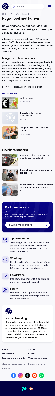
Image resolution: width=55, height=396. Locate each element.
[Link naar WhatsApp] (41, 375)
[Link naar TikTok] (27, 375)
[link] (27, 245)
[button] (49, 6)
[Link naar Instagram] (20, 375)
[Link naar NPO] (31, 389)
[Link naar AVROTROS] (24, 389)
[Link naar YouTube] (34, 375)
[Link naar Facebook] (13, 375)
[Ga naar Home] (5, 6)
